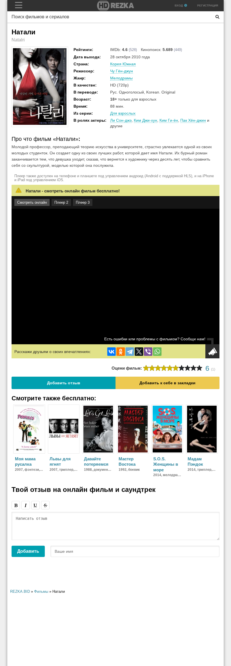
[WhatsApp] (157, 351)
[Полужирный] (16, 505)
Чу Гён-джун (121, 71)
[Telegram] (130, 351)
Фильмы (41, 591)
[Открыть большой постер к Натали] (39, 123)
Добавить (28, 551)
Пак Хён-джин (193, 120)
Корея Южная (123, 64)
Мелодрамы (121, 78)
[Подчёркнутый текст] (35, 505)
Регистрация (207, 5)
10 (199, 368)
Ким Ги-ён (168, 120)
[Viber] (148, 351)
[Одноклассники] (120, 351)
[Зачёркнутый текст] (45, 505)
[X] (139, 351)
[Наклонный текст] (25, 505)
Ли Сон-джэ (121, 120)
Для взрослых (123, 113)
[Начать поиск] (217, 17)
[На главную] (115, 5)
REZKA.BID (20, 591)
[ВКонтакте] (111, 351)
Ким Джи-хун (145, 120)
